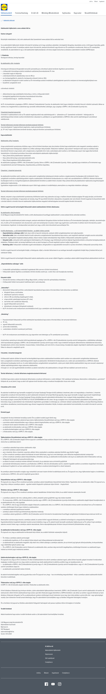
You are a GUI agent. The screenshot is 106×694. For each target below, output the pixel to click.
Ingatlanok (55, 673)
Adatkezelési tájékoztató (9, 20)
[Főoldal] (1, 20)
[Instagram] (59, 684)
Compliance (49, 662)
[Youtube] (53, 684)
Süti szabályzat (49, 658)
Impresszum (49, 654)
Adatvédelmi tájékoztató (52, 650)
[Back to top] (100, 691)
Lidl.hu (38, 673)
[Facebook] (46, 684)
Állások (46, 673)
